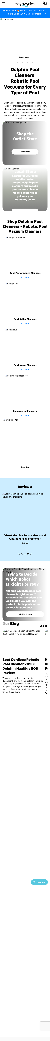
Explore (25, 277)
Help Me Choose (25, 641)
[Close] (48, 11)
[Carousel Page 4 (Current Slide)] (28, 580)
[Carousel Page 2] (22, 580)
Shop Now (25, 467)
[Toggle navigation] (3, 4)
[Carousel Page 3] (22, 62)
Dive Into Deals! (33, 13)
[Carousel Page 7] (32, 62)
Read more (14, 718)
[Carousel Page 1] (17, 62)
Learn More (24, 57)
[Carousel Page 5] (27, 62)
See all (43, 652)
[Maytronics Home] (25, 3)
